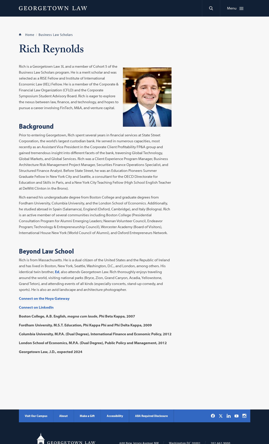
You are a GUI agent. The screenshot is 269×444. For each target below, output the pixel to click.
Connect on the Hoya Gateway (44, 298)
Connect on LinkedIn (36, 307)
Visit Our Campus (36, 416)
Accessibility (115, 416)
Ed (57, 272)
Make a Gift (87, 416)
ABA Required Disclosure (151, 416)
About (63, 416)
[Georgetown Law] (53, 8)
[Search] (211, 8)
